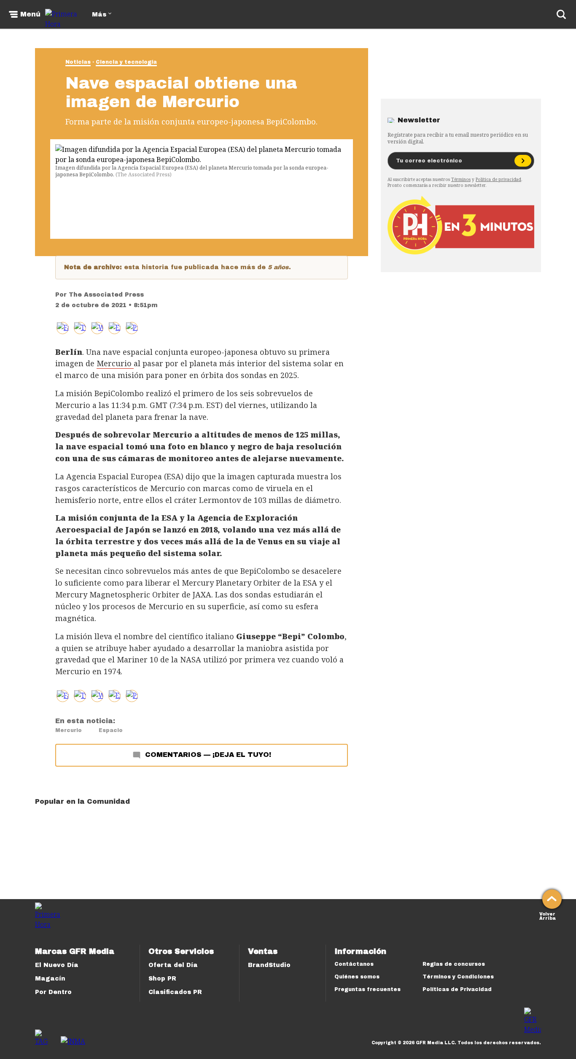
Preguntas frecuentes (367, 989)
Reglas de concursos (454, 964)
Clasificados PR (175, 992)
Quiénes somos (357, 977)
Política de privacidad (498, 179)
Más (99, 14)
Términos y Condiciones (458, 977)
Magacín (50, 978)
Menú (30, 14)
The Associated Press (106, 295)
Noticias (78, 62)
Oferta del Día (173, 965)
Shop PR (162, 978)
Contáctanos (354, 964)
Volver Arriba (547, 915)
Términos (461, 179)
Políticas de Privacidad (457, 989)
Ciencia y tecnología (126, 62)
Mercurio (115, 363)
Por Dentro (53, 992)
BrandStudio (269, 965)
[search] (561, 14)
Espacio (111, 730)
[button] (80, 328)
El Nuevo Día (56, 965)
